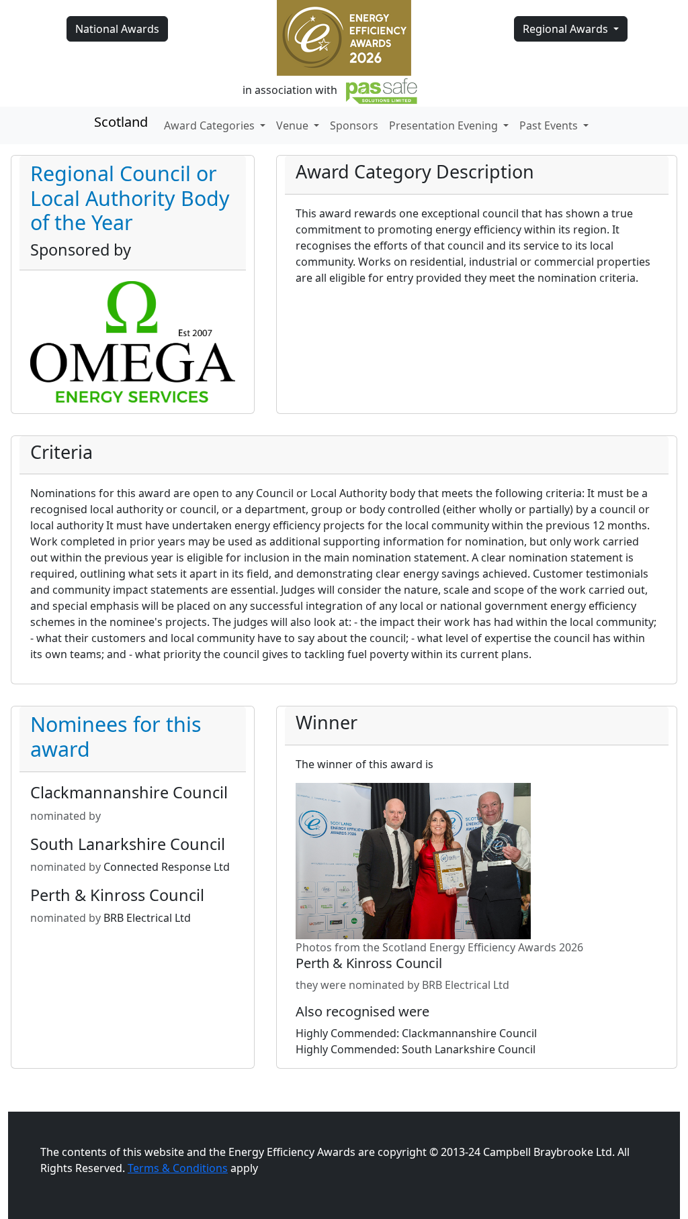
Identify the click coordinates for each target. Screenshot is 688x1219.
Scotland (121, 122)
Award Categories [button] (210, 125)
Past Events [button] (549, 125)
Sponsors (354, 125)
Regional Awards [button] (567, 28)
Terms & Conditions (178, 1168)
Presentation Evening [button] (445, 125)
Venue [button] (293, 125)
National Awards (117, 28)
